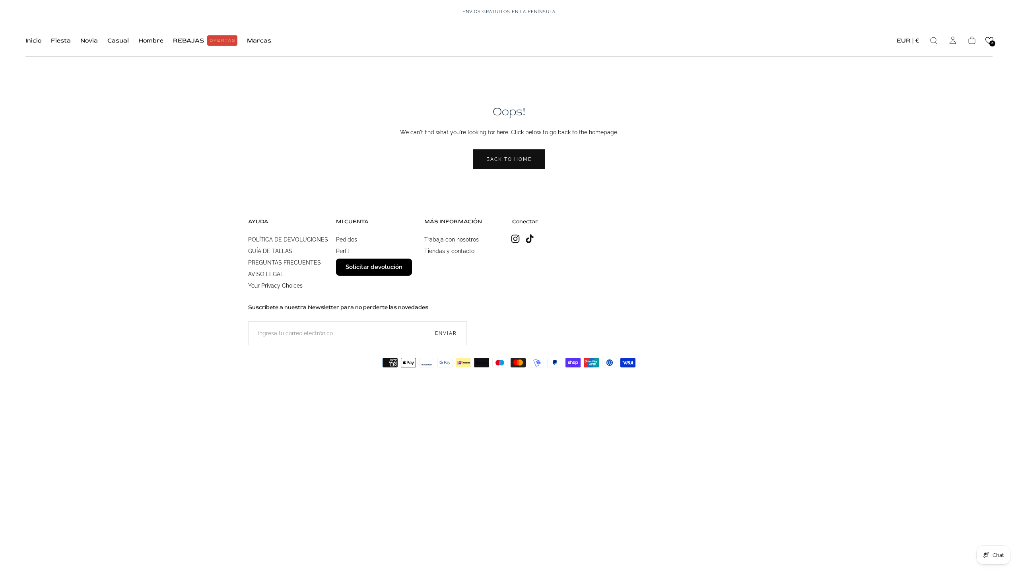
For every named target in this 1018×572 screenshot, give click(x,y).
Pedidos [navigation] (346, 239)
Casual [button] (118, 40)
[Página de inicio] (509, 40)
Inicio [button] (33, 40)
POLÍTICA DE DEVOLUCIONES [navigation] (288, 239)
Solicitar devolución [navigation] (374, 267)
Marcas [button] (259, 40)
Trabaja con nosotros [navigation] (451, 239)
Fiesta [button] (61, 40)
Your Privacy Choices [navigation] (275, 285)
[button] (908, 42)
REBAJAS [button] (204, 40)
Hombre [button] (150, 40)
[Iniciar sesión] (953, 40)
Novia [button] (89, 40)
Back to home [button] (509, 159)
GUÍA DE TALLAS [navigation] (270, 251)
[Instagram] (515, 239)
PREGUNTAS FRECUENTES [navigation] (284, 262)
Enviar (446, 333)
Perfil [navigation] (342, 251)
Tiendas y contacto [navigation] (449, 251)
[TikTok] (530, 239)
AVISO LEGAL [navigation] (266, 274)
